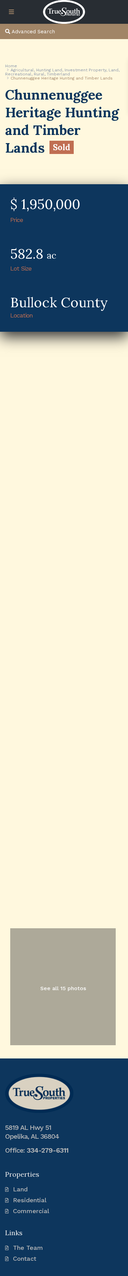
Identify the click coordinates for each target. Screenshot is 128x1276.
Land (113, 70)
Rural (39, 74)
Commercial (31, 1210)
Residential (29, 1200)
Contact (24, 1258)
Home (11, 66)
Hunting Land (49, 70)
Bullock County (59, 302)
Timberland (58, 74)
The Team (28, 1247)
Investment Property (85, 70)
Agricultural (22, 70)
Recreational (18, 74)
